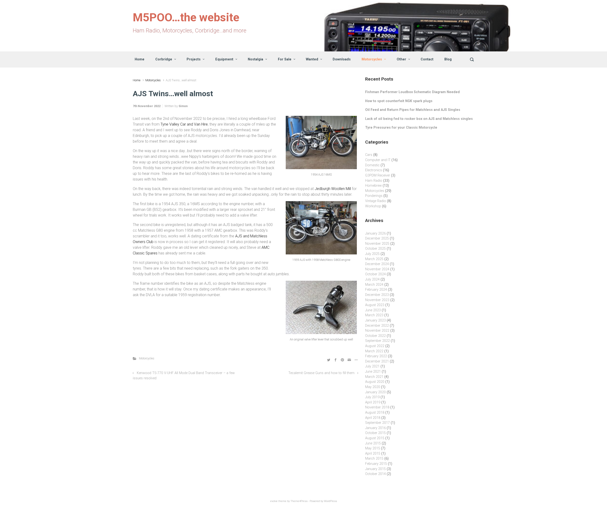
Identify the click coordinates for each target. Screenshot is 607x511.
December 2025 (377, 238)
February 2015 (376, 464)
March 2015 (374, 459)
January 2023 (375, 320)
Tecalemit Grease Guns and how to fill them (321, 373)
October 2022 (375, 336)
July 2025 (372, 254)
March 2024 (374, 285)
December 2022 (377, 326)
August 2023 (374, 305)
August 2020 (374, 382)
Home (136, 80)
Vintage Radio (375, 201)
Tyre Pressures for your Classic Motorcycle (401, 128)
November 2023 (377, 300)
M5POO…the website (186, 17)
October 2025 (375, 249)
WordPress (330, 501)
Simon (183, 106)
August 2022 (374, 346)
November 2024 (377, 269)
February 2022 (376, 356)
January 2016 (375, 428)
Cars (368, 155)
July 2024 (372, 279)
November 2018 (377, 407)
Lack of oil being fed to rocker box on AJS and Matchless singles (419, 119)
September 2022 (377, 341)
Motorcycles (153, 80)
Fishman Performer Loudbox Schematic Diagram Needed (412, 92)
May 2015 (372, 448)
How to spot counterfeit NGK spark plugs (398, 101)
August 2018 (374, 413)
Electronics (373, 170)
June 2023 (373, 310)
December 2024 (377, 264)
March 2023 (374, 315)
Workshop (373, 206)
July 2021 (372, 366)
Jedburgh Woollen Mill (333, 188)
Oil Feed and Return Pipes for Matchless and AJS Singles (412, 110)
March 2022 (374, 351)
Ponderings (373, 196)
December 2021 (377, 361)
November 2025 (377, 244)
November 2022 (377, 331)
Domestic (372, 165)
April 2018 (372, 418)
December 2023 (377, 295)
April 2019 (372, 402)
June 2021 (373, 372)
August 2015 (374, 438)
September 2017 (377, 423)
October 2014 (375, 474)
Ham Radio (373, 181)
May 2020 (372, 387)
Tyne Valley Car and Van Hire (184, 124)
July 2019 (372, 397)
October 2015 (375, 433)
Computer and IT (378, 160)
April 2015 (372, 454)
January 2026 (375, 233)
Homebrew (373, 186)
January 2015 (375, 469)
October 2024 (375, 274)
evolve (274, 501)
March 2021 (374, 377)
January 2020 (375, 392)
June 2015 (373, 443)
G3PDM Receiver (377, 175)
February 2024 (376, 290)
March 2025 (374, 259)
